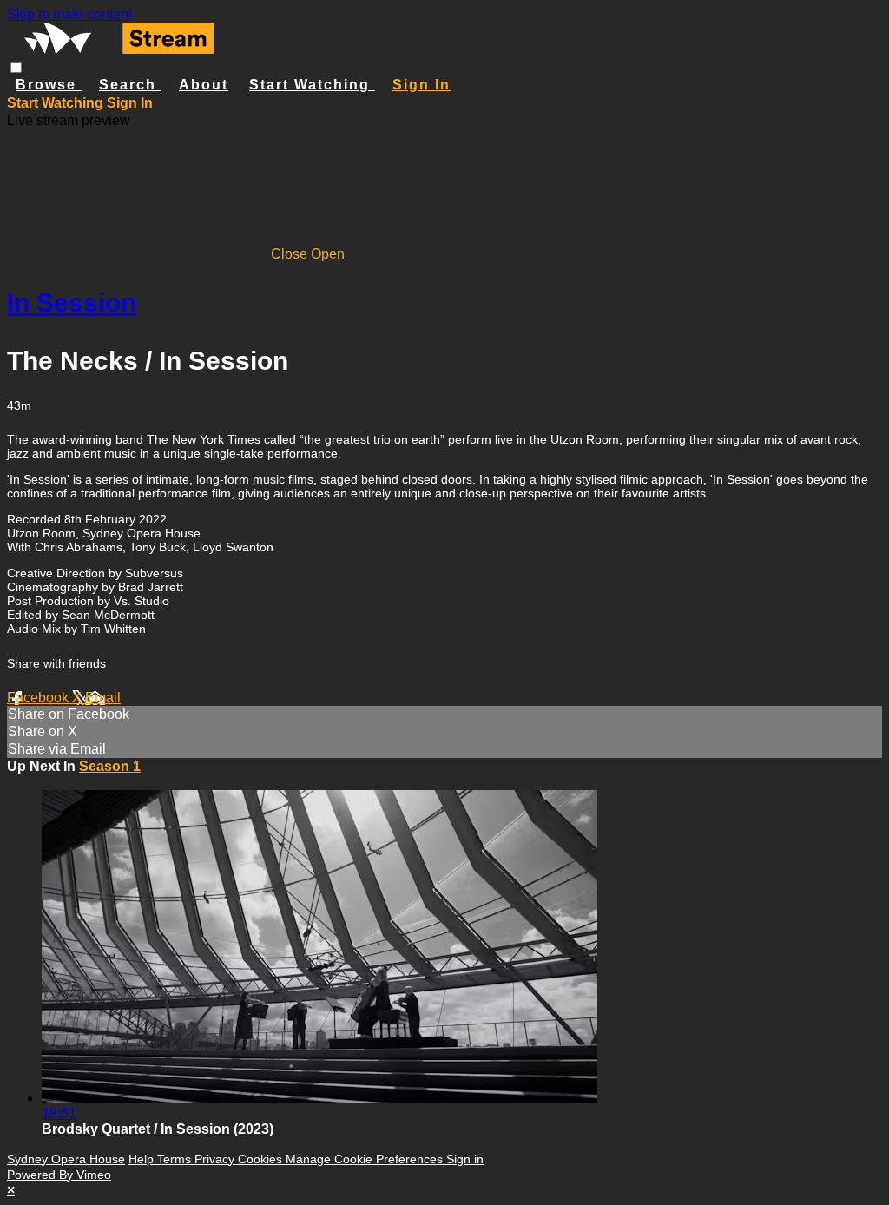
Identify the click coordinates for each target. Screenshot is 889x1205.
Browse (49, 84)
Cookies (262, 1159)
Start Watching (312, 84)
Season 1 (110, 766)
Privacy (216, 1159)
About (203, 84)
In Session (71, 302)
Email (103, 697)
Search (130, 84)
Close (291, 254)
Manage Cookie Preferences (366, 1159)
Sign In (130, 102)
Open (328, 254)
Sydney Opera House (66, 1159)
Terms (175, 1159)
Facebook (39, 697)
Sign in (421, 84)
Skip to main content (69, 14)
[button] (16, 67)
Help (142, 1159)
